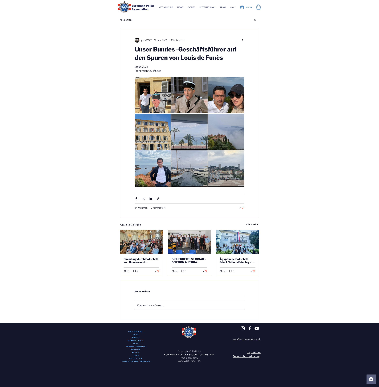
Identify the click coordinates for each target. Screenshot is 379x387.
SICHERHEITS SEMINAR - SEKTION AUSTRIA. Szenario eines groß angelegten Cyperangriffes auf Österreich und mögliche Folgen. (189, 261)
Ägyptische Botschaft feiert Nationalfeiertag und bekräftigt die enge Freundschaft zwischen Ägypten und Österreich (237, 261)
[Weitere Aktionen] (242, 40)
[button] (255, 20)
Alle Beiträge (126, 19)
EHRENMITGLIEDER (136, 346)
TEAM (136, 343)
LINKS (136, 355)
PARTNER (135, 349)
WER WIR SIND (135, 331)
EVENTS (136, 337)
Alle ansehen (252, 224)
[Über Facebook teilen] (136, 198)
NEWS (136, 334)
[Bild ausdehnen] (153, 95)
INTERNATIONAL (135, 340)
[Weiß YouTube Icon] (256, 328)
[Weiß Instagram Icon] (242, 328)
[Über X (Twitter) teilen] (143, 198)
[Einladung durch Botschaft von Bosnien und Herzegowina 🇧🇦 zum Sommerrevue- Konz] (141, 242)
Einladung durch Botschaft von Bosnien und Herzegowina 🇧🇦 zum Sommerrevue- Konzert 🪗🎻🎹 (141, 261)
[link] (258, 7)
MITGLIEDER (135, 358)
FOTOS (135, 352)
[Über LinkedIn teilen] (150, 198)
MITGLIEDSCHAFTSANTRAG (136, 361)
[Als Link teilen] (157, 198)
